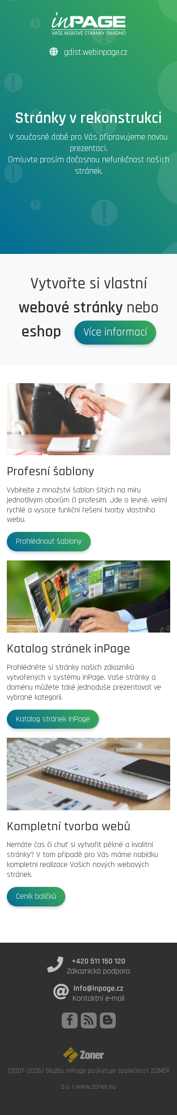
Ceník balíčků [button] (36, 896)
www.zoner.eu (95, 1086)
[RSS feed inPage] (89, 1020)
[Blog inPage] (108, 1020)
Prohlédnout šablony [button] (49, 541)
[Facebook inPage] (70, 1020)
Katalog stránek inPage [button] (53, 719)
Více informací (115, 332)
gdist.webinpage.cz (95, 52)
